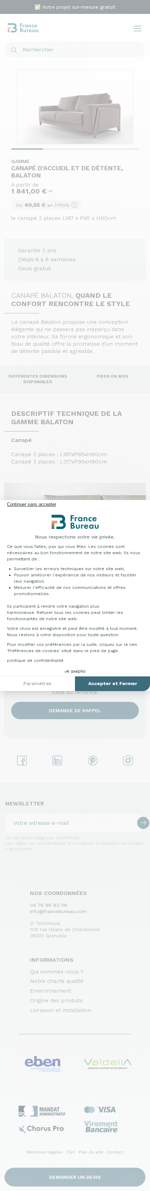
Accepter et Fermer (112, 683)
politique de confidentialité (35, 660)
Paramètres (37, 683)
